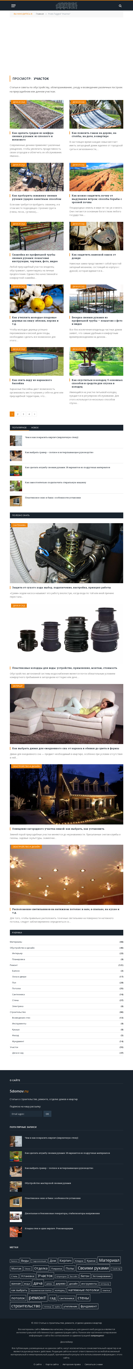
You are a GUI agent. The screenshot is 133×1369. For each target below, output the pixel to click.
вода (27, 1283)
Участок (14, 1047)
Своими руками (93, 1268)
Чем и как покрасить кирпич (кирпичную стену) (51, 437)
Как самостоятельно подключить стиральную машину (55, 482)
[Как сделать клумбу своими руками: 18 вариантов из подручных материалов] (16, 471)
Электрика (17, 1006)
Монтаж (16, 1268)
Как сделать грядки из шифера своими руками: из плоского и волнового (32, 136)
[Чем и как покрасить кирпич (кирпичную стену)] (16, 440)
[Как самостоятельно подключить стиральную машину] (16, 486)
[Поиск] (120, 5)
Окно (27, 1268)
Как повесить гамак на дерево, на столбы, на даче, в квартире (94, 134)
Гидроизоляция (39, 1261)
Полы (70, 1268)
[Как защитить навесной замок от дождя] (96, 236)
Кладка (79, 1260)
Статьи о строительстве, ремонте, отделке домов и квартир (70, 1322)
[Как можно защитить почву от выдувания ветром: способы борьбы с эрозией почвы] (96, 177)
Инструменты (19, 1023)
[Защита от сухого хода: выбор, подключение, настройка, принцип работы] (66, 553)
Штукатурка (61, 1276)
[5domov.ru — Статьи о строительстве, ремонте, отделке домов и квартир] (66, 5)
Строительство (18, 1012)
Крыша (15, 1029)
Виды (25, 1261)
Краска (91, 1261)
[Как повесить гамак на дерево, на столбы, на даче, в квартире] (96, 114)
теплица (47, 1307)
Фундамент (18, 1041)
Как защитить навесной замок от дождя (94, 256)
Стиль (14, 1276)
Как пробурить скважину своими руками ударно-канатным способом (36, 197)
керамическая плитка (41, 1290)
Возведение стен (21, 1017)
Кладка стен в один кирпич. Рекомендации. (49, 1228)
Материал (109, 1260)
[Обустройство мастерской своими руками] (16, 1186)
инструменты (89, 1283)
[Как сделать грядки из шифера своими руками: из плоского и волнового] (37, 114)
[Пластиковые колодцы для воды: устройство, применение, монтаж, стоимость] (66, 634)
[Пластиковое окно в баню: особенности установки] (16, 501)
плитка (106, 1290)
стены (83, 1297)
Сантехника (19, 525)
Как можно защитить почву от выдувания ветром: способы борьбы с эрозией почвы (97, 199)
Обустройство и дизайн (26, 766)
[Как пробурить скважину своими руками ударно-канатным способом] (37, 177)
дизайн (73, 1283)
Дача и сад (19, 102)
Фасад (15, 1035)
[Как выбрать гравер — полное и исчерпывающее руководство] (16, 456)
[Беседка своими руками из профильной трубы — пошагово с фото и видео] (96, 298)
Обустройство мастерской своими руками (48, 1183)
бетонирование (102, 1276)
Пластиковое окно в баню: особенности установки (53, 497)
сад (53, 1298)
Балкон (16, 970)
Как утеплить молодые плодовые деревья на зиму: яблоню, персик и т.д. (35, 321)
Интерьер (18, 686)
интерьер (105, 1284)
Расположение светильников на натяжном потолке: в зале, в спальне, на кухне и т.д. (65, 910)
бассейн (73, 1276)
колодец (60, 1290)
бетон (85, 1276)
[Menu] (13, 5)
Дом (53, 1261)
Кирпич (65, 1260)
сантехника (66, 1298)
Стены (15, 1000)
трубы (57, 1307)
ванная (16, 1283)
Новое (35, 427)
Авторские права (72, 1364)
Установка (27, 1276)
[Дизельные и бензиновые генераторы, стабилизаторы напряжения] (16, 1217)
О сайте (38, 1364)
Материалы (16, 941)
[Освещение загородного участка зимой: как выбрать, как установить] (66, 794)
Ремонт (14, 965)
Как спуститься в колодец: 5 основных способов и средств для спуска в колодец (97, 383)
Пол (14, 982)
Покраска (56, 1268)
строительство (25, 1305)
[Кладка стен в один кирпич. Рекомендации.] (16, 1232)
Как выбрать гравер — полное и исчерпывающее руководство (59, 452)
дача (37, 1283)
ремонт (37, 1297)
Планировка (18, 959)
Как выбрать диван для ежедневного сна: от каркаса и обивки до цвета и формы (65, 748)
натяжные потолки (83, 1290)
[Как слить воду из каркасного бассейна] (37, 361)
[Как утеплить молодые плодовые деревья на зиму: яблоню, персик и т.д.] (37, 298)
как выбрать (19, 1290)
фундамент (89, 1306)
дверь (49, 1283)
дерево (61, 1283)
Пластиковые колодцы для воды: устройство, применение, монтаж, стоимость (64, 667)
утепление (70, 1306)
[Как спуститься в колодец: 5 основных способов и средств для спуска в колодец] (96, 361)
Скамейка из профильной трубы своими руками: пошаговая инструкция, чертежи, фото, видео (35, 258)
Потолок (16, 988)
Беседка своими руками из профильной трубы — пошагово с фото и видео (97, 321)
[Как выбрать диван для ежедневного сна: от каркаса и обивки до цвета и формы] (66, 714)
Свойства (116, 1269)
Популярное (19, 427)
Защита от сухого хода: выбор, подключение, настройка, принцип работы (61, 587)
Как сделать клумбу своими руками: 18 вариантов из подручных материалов (67, 467)
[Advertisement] (66, 46)
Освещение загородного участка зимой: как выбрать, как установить (58, 828)
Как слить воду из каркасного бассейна (32, 381)
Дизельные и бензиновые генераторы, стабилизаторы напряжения (62, 1213)
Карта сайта (52, 1364)
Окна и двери (19, 976)
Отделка (41, 1268)
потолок (18, 1298)
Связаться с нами (94, 1364)
